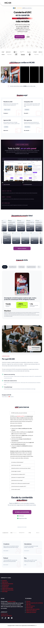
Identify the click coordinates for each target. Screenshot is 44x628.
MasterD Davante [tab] (12, 266)
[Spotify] (11, 617)
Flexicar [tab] (39, 266)
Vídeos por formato (31, 612)
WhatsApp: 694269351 (6, 615)
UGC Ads (28, 604)
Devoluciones (5, 585)
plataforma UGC (20, 416)
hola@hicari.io (4, 614)
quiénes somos (11, 601)
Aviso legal (4, 591)
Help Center (5, 582)
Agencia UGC (29, 607)
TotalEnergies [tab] (21, 266)
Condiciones (5, 586)
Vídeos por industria (31, 610)
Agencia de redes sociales (33, 609)
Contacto (4, 580)
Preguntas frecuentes (7, 583)
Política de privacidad (7, 588)
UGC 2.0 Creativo (30, 606)
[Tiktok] (5, 617)
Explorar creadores (22, 248)
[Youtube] (8, 617)
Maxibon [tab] (4, 266)
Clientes (28, 601)
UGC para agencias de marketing (34, 603)
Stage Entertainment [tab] (31, 266)
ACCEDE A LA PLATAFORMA (22, 512)
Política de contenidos (7, 590)
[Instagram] (2, 617)
